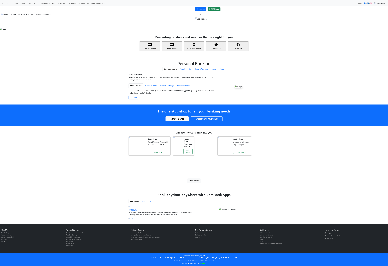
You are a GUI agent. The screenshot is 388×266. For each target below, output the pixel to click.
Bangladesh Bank (266, 237)
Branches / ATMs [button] (18, 3)
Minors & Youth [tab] (151, 85)
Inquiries (330, 239)
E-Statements (177, 118)
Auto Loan (69, 245)
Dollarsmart (199, 233)
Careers (3, 241)
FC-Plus (197, 237)
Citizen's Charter (43, 3)
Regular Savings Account (74, 233)
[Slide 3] (195, 28)
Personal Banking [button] (15, 25)
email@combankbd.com (42, 14)
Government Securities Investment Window (145, 237)
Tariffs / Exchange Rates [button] (96, 3)
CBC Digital (215, 9)
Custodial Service (75, 25)
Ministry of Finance (266, 235)
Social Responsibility (8, 237)
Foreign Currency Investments (141, 235)
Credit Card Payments (207, 118)
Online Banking (150, 48)
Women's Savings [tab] (167, 85)
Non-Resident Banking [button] (46, 25)
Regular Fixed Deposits (73, 239)
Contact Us (201, 9)
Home (6, 25)
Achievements (6, 235)
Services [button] (98, 25)
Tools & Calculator (194, 48)
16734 (329, 233)
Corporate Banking (137, 233)
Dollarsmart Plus (200, 235)
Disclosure (238, 48)
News (54, 3)
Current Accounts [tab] (201, 69)
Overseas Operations (77, 3)
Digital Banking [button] (88, 25)
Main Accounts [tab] (136, 85)
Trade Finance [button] (62, 25)
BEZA (261, 241)
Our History (5, 233)
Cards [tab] (221, 69)
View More (194, 180)
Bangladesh (381, 3)
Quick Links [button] (62, 3)
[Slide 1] (188, 28)
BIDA (261, 239)
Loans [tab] (213, 69)
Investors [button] (31, 3)
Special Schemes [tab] (183, 85)
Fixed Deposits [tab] (185, 69)
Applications (172, 48)
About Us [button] (5, 3)
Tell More (133, 98)
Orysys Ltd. (203, 263)
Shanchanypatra (136, 239)
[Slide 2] (192, 28)
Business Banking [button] (30, 25)
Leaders (4, 239)
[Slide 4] (199, 28)
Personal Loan (70, 243)
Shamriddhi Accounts (73, 237)
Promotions (216, 48)
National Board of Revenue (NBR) (271, 243)
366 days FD (70, 241)
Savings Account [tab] (170, 69)
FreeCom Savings (71, 235)
